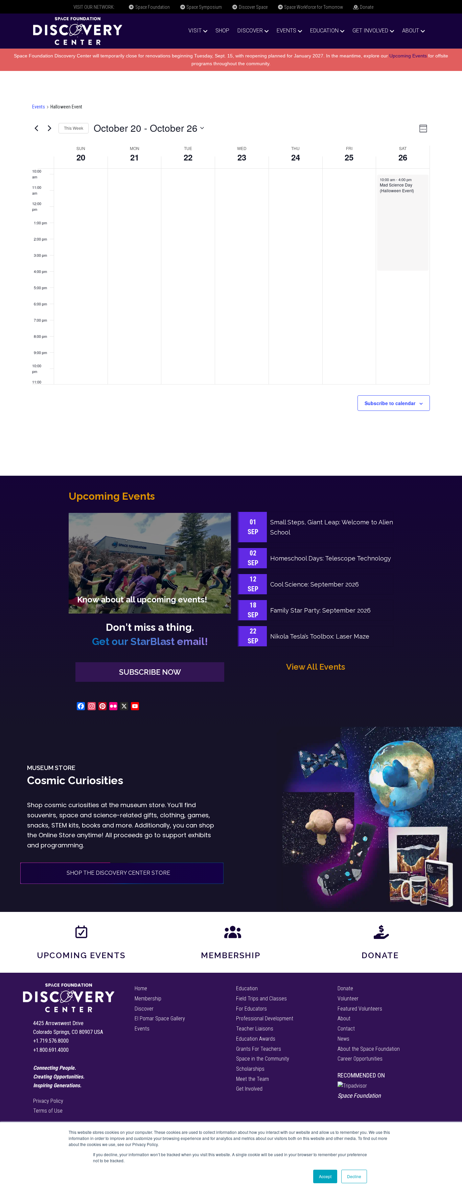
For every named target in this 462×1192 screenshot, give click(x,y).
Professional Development (264, 1018)
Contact (346, 1028)
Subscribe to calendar (390, 403)
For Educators (251, 1008)
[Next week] (49, 128)
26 (402, 157)
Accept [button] (325, 1176)
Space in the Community (262, 1059)
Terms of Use (48, 1111)
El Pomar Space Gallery (160, 1018)
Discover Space (253, 7)
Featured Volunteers (360, 1008)
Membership (230, 955)
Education (324, 30)
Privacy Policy (48, 1101)
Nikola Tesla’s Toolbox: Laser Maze (319, 636)
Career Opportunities (360, 1059)
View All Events (315, 667)
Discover (250, 30)
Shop (222, 30)
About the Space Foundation (369, 1049)
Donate (366, 7)
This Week (73, 128)
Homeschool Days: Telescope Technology (330, 558)
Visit (195, 30)
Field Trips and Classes (261, 998)
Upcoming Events (408, 55)
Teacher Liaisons (254, 1028)
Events (286, 30)
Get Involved (370, 30)
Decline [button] (354, 1176)
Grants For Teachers (258, 1049)
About (410, 30)
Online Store (57, 835)
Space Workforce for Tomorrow (313, 7)
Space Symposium (203, 7)
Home (141, 988)
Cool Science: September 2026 (314, 584)
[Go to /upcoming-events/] (150, 563)
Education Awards (255, 1039)
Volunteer (348, 998)
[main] (231, 273)
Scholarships (250, 1069)
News (343, 1039)
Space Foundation (152, 7)
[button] (149, 672)
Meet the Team (252, 1079)
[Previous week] (36, 128)
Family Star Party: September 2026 (320, 610)
